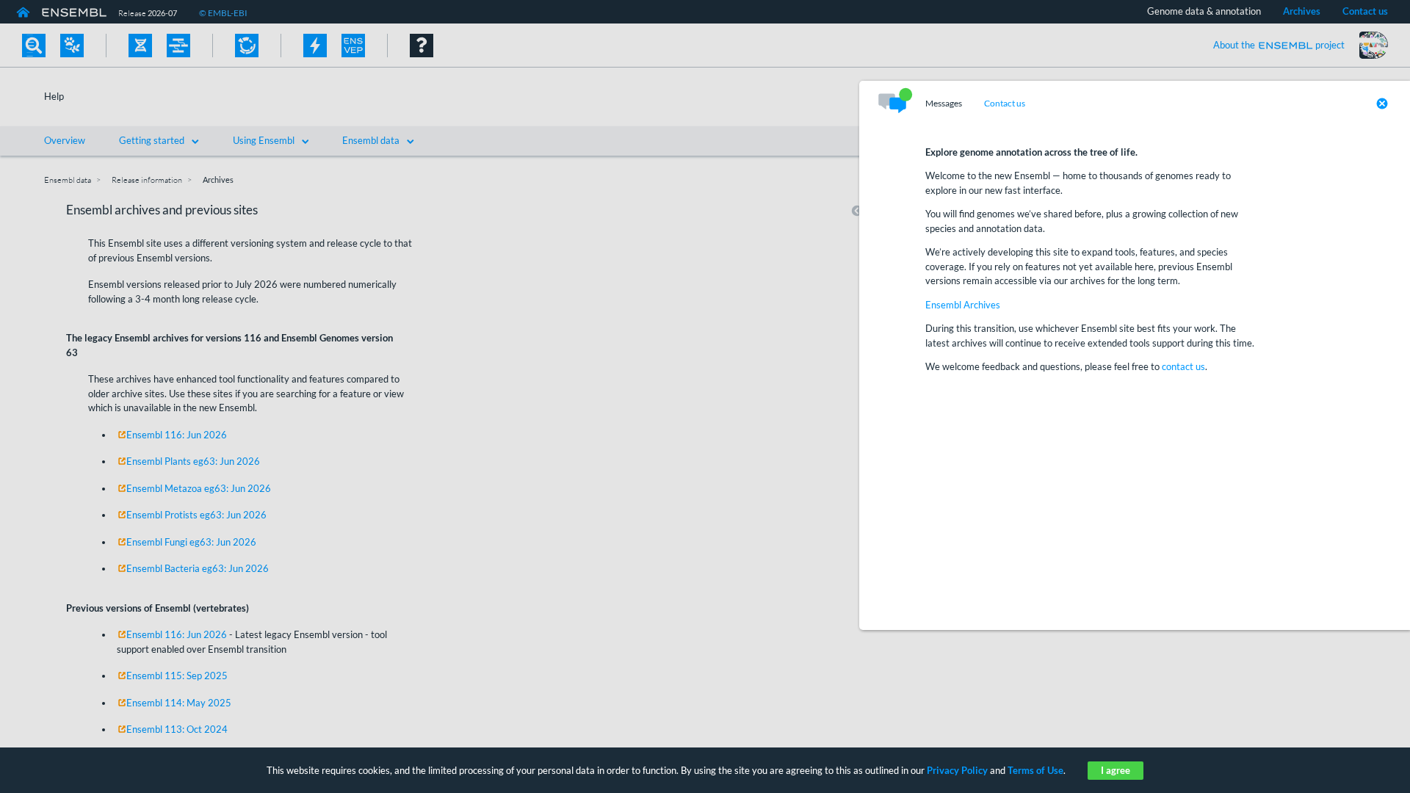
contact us (1183, 366)
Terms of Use (1035, 770)
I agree (1115, 770)
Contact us (1004, 103)
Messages (943, 103)
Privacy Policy (957, 770)
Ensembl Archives (962, 305)
